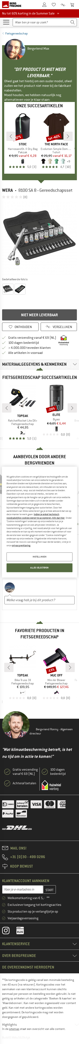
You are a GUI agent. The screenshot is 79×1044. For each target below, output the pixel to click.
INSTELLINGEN (40, 556)
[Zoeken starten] (72, 22)
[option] (39, 238)
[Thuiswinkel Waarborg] (51, 785)
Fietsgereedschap (16, 33)
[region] (39, 522)
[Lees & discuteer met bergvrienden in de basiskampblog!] (23, 931)
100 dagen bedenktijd (23, 343)
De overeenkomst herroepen (28, 967)
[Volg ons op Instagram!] (9, 931)
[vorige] (11, 136)
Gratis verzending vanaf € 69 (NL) (32, 338)
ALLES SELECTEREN (39, 567)
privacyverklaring (21, 545)
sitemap (14, 1029)
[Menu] (6, 22)
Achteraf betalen (24, 783)
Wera (7, 190)
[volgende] (68, 136)
